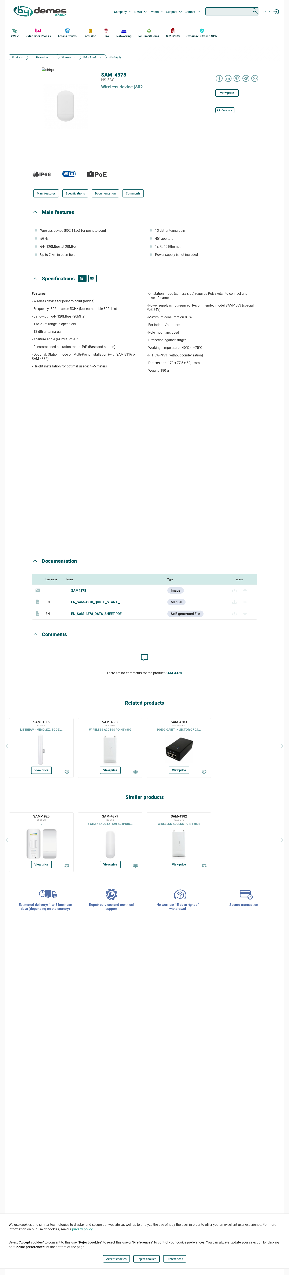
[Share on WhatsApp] (254, 78)
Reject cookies (146, 1259)
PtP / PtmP (89, 57)
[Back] (7, 746)
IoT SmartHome (148, 36)
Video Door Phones (38, 36)
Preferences (175, 1259)
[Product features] (82, 278)
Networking (124, 36)
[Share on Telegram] (246, 78)
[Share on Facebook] (219, 78)
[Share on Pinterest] (237, 78)
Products (17, 57)
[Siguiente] (282, 746)
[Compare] (67, 772)
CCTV (15, 36)
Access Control (67, 36)
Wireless (66, 57)
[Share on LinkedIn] (228, 78)
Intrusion (90, 36)
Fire (106, 36)
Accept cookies (116, 1259)
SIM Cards (172, 36)
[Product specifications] (92, 278)
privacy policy (82, 1229)
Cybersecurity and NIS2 (201, 36)
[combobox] (232, 11)
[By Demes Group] (40, 12)
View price (227, 93)
